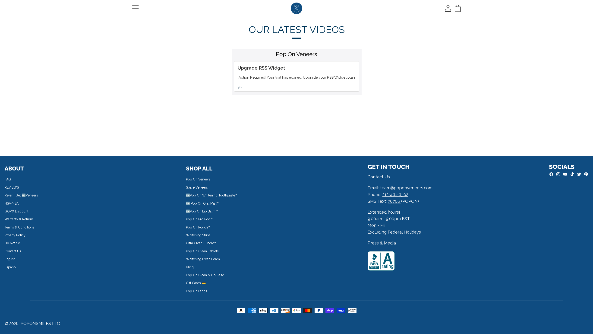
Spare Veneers (197, 187)
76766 (394, 201)
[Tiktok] (572, 174)
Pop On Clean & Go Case (205, 275)
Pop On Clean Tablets (202, 251)
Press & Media (382, 243)
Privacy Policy (15, 235)
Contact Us (13, 251)
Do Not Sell (13, 243)
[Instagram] (558, 174)
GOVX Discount (16, 211)
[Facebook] (551, 174)
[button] (135, 8)
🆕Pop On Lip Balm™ (202, 211)
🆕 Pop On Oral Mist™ (202, 203)
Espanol (11, 267)
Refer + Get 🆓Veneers (21, 195)
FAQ (8, 179)
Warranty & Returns (19, 219)
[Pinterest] (586, 174)
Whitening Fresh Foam (203, 259)
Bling (190, 267)
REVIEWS (12, 187)
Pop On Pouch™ (198, 227)
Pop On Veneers (198, 179)
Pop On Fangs (196, 291)
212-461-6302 (395, 194)
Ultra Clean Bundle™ (201, 243)
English (10, 259)
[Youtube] (565, 174)
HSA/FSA (12, 203)
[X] (579, 174)
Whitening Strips (198, 235)
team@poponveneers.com (406, 187)
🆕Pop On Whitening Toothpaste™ (211, 195)
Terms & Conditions (19, 227)
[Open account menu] (448, 8)
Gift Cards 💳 (196, 283)
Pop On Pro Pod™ (199, 219)
